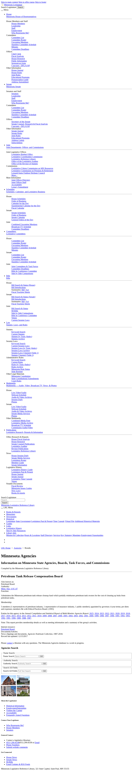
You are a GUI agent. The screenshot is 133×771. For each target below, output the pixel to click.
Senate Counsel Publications (23, 444)
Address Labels (17, 140)
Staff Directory (47, 535)
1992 (3, 618)
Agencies (17, 548)
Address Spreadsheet (20, 82)
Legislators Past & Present (22, 472)
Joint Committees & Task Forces (24, 266)
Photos (14, 402)
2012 (29, 616)
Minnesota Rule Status (20, 369)
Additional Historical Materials (87, 521)
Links (8, 526)
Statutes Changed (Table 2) (22, 355)
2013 (24, 616)
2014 (19, 616)
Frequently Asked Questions (17, 715)
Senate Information (19, 465)
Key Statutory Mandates (71, 535)
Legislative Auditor (19, 446)
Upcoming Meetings (19, 42)
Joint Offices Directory (20, 180)
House (9, 14)
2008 (50, 616)
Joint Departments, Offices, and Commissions (25, 147)
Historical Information (15, 706)
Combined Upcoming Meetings (24, 224)
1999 (96, 616)
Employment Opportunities (92, 535)
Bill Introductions (18, 287)
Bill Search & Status (19, 308)
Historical (10, 519)
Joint (8, 145)
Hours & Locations (32, 535)
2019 (123, 613)
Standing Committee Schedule (23, 44)
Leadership (16, 26)
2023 (102, 613)
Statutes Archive (18, 339)
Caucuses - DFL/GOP (20, 65)
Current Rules (17, 362)
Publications (11, 430)
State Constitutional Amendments (25, 378)
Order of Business (18, 201)
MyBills (14, 311)
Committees (11, 231)
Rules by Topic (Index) (20, 364)
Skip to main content (9, 2)
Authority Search (10, 663)
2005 (65, 616)
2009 (44, 616)
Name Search (9, 656)
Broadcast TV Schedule (21, 227)
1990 (13, 618)
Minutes (14, 47)
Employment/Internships (16, 708)
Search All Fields (10, 671)
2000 (91, 616)
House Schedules (18, 199)
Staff (13, 28)
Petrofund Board (8, 629)
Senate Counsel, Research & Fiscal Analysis (29, 124)
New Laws (16, 491)
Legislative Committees (15, 234)
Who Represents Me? (20, 33)
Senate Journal (17, 131)
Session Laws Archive (20, 350)
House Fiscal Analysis (20, 439)
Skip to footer (40, 2)
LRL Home (6, 548)
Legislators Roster (18, 460)
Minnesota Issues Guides (21, 488)
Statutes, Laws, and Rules (16, 325)
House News (11, 757)
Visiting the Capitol (14, 710)
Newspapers (11, 517)
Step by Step (11, 531)
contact (10, 643)
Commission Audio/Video (22, 428)
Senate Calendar (18, 217)
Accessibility (16, 185)
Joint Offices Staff (18, 182)
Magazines (10, 514)
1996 (112, 616)
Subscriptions (16, 143)
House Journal (17, 70)
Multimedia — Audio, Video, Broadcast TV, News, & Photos (31, 385)
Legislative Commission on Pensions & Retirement (32, 171)
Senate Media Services (20, 413)
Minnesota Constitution (21, 376)
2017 (3, 616)
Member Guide (17, 463)
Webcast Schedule (18, 395)
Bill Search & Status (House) (23, 285)
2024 (97, 613)
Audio (23, 392)
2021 (112, 613)
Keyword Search (18, 332)
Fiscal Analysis (17, 56)
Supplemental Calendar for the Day (25, 206)
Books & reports (18, 493)
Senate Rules (16, 133)
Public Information (19, 61)
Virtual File (69, 521)
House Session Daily (20, 456)
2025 (91, 613)
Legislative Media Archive (22, 423)
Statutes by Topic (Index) (21, 336)
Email (37, 742)
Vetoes (14, 318)
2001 (86, 616)
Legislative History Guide (22, 470)
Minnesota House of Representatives (21, 16)
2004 (70, 616)
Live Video (16, 392)
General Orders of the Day (22, 220)
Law (8, 322)
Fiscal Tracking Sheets (20, 292)
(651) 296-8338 (12, 742)
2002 (81, 616)
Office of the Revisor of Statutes (24, 164)
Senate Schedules (18, 213)
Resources (21, 531)
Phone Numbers (12, 745)
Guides (9, 524)
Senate (9, 84)
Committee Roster (18, 40)
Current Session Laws (20, 320)
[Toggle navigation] (2, 10)
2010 (39, 616)
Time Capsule (58, 521)
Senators (14, 94)
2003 (76, 616)
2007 (55, 616)
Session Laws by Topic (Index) (24, 348)
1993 (128, 616)
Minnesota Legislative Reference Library (18, 505)
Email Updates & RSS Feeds (18, 764)
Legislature (10, 521)
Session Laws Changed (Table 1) (25, 353)
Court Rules (16, 381)
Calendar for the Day (20, 203)
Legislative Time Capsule (21, 479)
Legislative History (14, 528)
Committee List (17, 37)
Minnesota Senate (13, 87)
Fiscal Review (17, 486)
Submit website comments (17, 747)
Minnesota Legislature (13, 5)
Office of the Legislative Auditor (24, 161)
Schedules (10, 189)
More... (14, 175)
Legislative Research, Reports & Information (24, 432)
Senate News (11, 760)
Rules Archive (17, 367)
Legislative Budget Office (22, 154)
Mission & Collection (15, 535)
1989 (19, 618)
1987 (29, 618)
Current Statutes (18, 334)
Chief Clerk (16, 54)
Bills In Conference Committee (24, 271)
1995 (117, 616)
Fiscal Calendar (17, 208)
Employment (16, 30)
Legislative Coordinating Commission (26, 157)
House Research (18, 58)
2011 (34, 616)
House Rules (16, 72)
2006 (60, 616)
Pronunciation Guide (19, 80)
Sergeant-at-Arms (18, 63)
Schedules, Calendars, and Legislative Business (25, 192)
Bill (23, 290)
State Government (23, 521)
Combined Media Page (20, 420)
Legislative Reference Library (23, 159)
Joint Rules (16, 75)
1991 (8, 618)
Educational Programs (20, 77)
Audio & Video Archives (21, 397)
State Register (17, 371)
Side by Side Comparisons (22, 273)
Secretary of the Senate (20, 122)
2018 (128, 613)
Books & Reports (13, 512)
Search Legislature (8, 7)
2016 (8, 616)
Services (56, 535)
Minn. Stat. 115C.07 (9, 589)
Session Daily (17, 399)
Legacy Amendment (19, 187)
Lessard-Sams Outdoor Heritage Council (28, 173)
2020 (117, 613)
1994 (122, 616)
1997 (107, 616)
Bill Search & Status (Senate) (23, 297)
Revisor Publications (19, 449)
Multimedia (11, 383)
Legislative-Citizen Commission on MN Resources (32, 168)
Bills (8, 276)
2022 (107, 613)
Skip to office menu (26, 2)
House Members (18, 23)
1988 (24, 618)
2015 (13, 616)
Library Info (11, 533)
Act (27, 290)
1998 (102, 616)
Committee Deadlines (20, 49)
